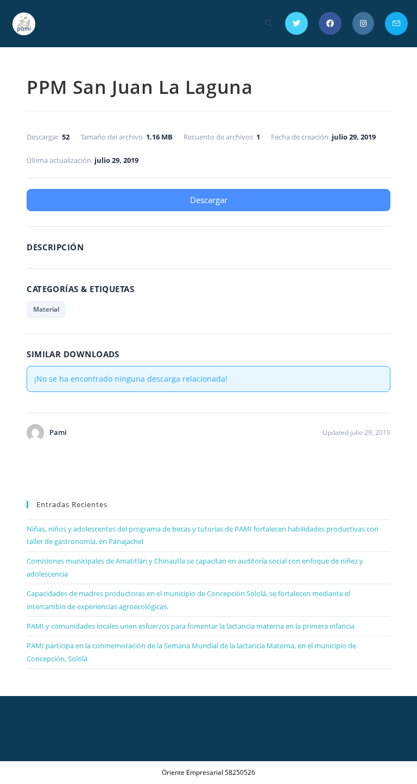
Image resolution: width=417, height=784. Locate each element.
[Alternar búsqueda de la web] (268, 23)
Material (46, 309)
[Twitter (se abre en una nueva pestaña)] (296, 23)
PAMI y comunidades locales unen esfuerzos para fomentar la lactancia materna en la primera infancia (191, 626)
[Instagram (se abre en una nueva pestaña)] (363, 23)
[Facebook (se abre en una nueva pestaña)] (330, 23)
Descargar (209, 199)
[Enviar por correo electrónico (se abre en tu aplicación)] (396, 23)
